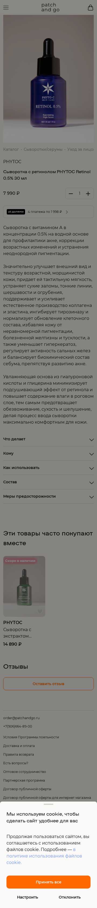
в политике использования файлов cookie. (44, 856)
